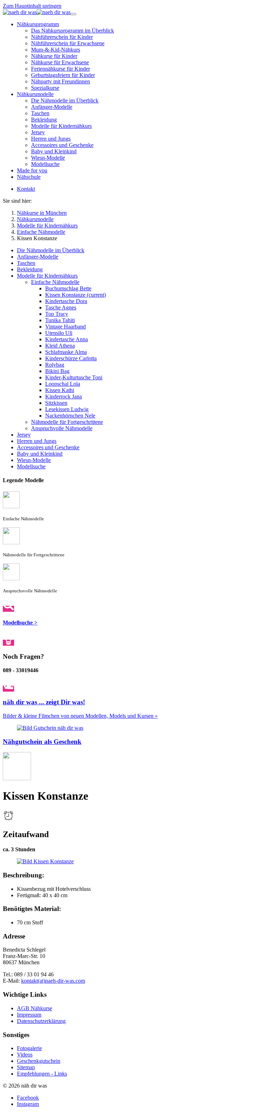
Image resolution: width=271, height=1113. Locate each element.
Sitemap (26, 1067)
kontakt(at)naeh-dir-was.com (53, 981)
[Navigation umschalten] (73, 14)
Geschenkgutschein (38, 1061)
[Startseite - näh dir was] (37, 12)
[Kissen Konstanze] (45, 861)
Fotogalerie (29, 1048)
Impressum (29, 1015)
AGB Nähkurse (34, 1008)
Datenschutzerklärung (41, 1021)
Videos (24, 1055)
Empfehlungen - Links (42, 1074)
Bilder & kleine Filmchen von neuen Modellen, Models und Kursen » (80, 716)
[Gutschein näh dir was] (50, 728)
